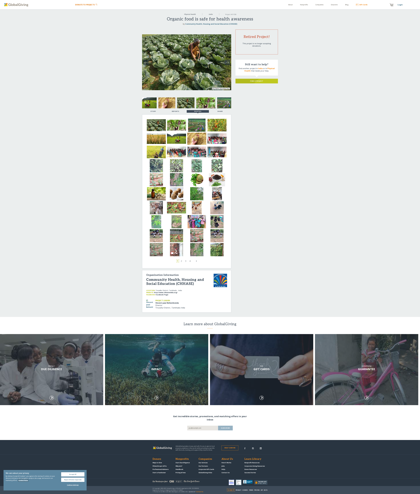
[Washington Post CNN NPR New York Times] (181, 481)
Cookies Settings (73, 485)
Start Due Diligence (183, 463)
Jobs (223, 466)
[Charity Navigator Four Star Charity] (232, 482)
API (262, 490)
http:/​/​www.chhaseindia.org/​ (166, 292)
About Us (227, 459)
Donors (157, 459)
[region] (45, 480)
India (210, 14)
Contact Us (225, 473)
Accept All (72, 474)
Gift (363, 5)
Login (400, 4)
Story (153, 111)
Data (265, 490)
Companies (319, 5)
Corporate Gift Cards (206, 469)
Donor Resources (250, 469)
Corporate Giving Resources (254, 466)
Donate (85, 4)
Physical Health (190, 14)
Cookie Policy (23, 480)
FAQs (223, 469)
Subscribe (225, 428)
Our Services (203, 463)
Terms (251, 490)
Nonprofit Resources (252, 463)
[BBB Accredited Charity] (248, 482)
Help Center (229, 448)
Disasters (334, 5)
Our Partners (203, 466)
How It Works (226, 463)
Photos (197, 111)
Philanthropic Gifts (160, 466)
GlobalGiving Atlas (205, 473)
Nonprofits (304, 5)
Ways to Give (157, 463)
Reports (175, 111)
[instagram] (253, 448)
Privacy (238, 490)
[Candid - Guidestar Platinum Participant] (239, 482)
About (290, 5)
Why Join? (179, 466)
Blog (346, 5)
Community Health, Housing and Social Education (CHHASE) (211, 24)
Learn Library (252, 459)
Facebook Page (162, 295)
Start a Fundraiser (159, 473)
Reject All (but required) (72, 480)
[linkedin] (261, 448)
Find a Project (256, 81)
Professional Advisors (161, 469)
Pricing (257, 490)
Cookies (245, 490)
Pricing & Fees (181, 473)
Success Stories (250, 473)
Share (220, 111)
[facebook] (244, 448)
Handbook (179, 469)
